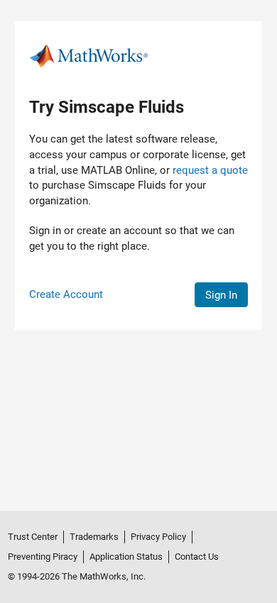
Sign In (221, 295)
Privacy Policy (158, 536)
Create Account (66, 294)
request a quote (210, 170)
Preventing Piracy (42, 556)
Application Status (126, 556)
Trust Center (33, 536)
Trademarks (94, 536)
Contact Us (197, 556)
